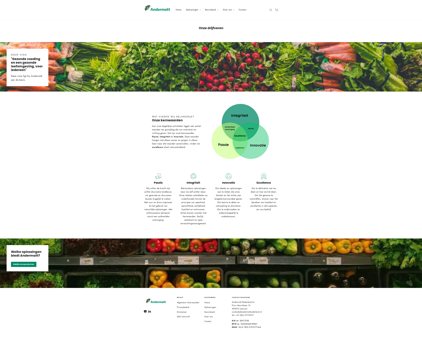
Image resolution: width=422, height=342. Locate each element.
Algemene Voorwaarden (188, 302)
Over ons (228, 9)
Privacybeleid (183, 307)
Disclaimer (182, 311)
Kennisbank (211, 9)
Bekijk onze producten (23, 264)
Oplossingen (192, 9)
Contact (242, 9)
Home (179, 9)
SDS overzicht (183, 316)
